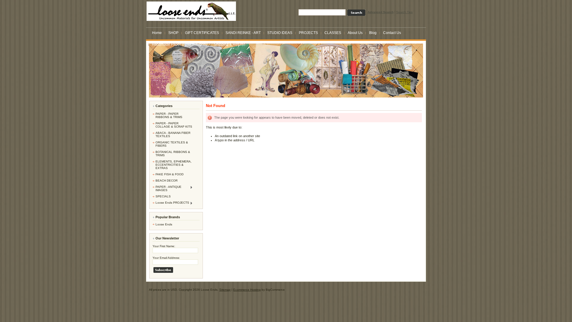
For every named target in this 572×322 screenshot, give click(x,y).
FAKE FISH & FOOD (170, 174)
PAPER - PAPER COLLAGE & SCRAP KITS (174, 125)
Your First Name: (164, 246)
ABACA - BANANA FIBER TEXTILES (173, 134)
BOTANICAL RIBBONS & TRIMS (173, 153)
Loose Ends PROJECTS (171, 203)
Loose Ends (164, 224)
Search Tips (404, 12)
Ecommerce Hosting (247, 289)
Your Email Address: (166, 257)
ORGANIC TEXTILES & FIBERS (172, 144)
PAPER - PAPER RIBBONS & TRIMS (169, 115)
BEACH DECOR (167, 180)
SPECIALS (163, 196)
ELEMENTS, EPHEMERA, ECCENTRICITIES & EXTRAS (174, 165)
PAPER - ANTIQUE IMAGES (167, 188)
